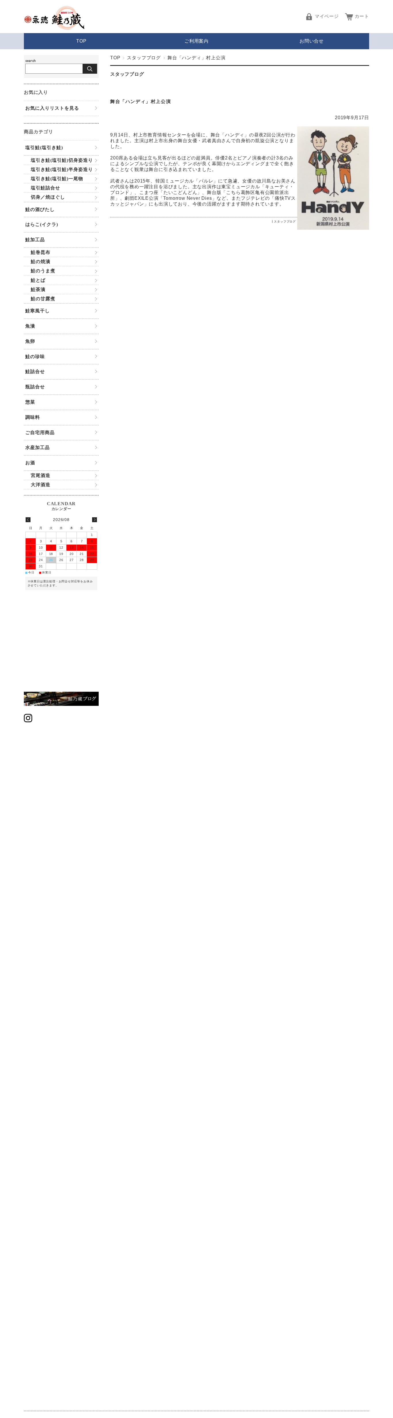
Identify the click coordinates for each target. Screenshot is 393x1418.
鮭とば (38, 280)
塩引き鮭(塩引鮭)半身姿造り (62, 169)
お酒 (30, 462)
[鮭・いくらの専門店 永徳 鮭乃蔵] (54, 28)
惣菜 (30, 402)
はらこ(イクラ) (41, 224)
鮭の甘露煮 (43, 298)
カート (362, 16)
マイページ (327, 16)
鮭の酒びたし (40, 209)
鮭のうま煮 (43, 270)
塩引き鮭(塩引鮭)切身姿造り (62, 160)
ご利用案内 (196, 41)
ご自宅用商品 (40, 432)
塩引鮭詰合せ (45, 187)
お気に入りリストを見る (52, 108)
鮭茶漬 (38, 289)
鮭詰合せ (35, 371)
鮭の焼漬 (40, 261)
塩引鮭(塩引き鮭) (44, 147)
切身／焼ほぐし (48, 197)
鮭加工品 (35, 239)
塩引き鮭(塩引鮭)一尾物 (57, 178)
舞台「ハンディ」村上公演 (140, 101)
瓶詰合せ (35, 386)
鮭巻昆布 (40, 252)
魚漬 (30, 326)
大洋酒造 (40, 484)
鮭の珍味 (35, 356)
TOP (81, 41)
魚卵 (30, 341)
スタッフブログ (144, 57)
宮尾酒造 (40, 475)
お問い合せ (311, 41)
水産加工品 (37, 447)
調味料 (32, 417)
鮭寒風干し (37, 310)
